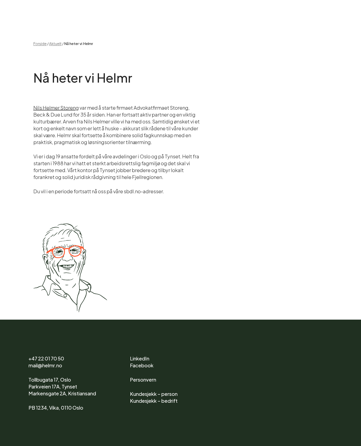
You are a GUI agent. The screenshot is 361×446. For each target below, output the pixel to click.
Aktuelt (55, 43)
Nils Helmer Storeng (56, 107)
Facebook (141, 365)
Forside (40, 43)
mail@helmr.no (45, 365)
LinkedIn (139, 358)
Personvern (143, 379)
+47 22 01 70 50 (46, 358)
